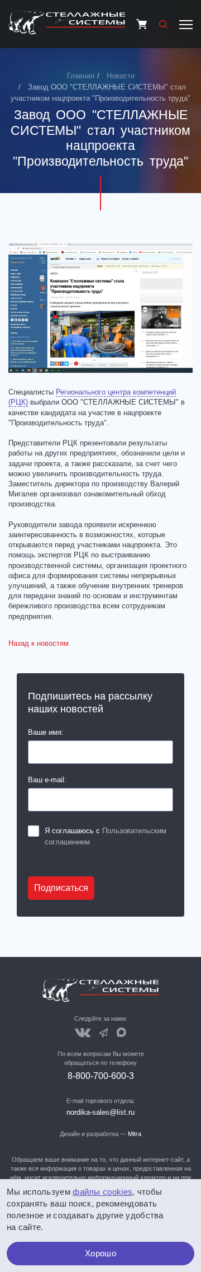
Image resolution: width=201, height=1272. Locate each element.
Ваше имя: (46, 732)
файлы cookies (102, 1191)
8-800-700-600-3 (101, 1076)
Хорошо (100, 1253)
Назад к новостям (38, 643)
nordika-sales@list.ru (100, 1112)
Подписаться (61, 888)
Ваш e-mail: (47, 780)
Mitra (134, 1133)
